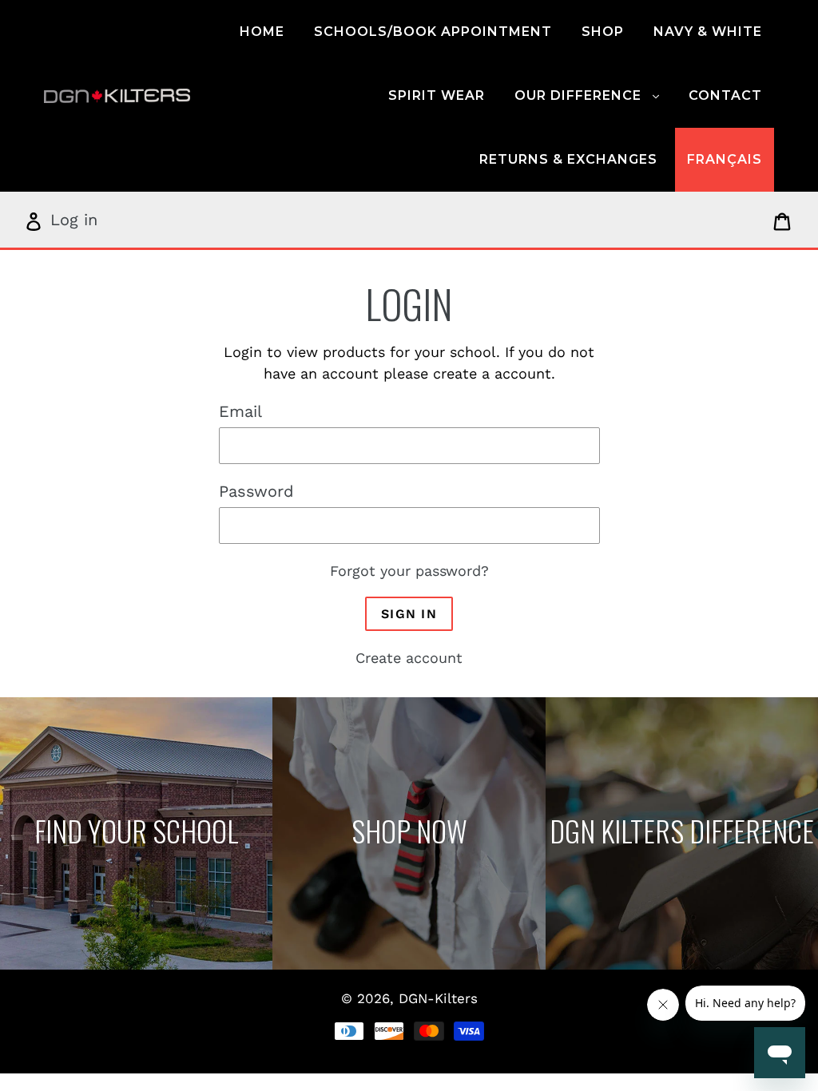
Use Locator (137, 834)
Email (240, 411)
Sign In (409, 613)
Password (256, 491)
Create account (409, 657)
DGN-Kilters (438, 998)
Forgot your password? (409, 570)
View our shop (409, 834)
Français (724, 159)
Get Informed (682, 834)
